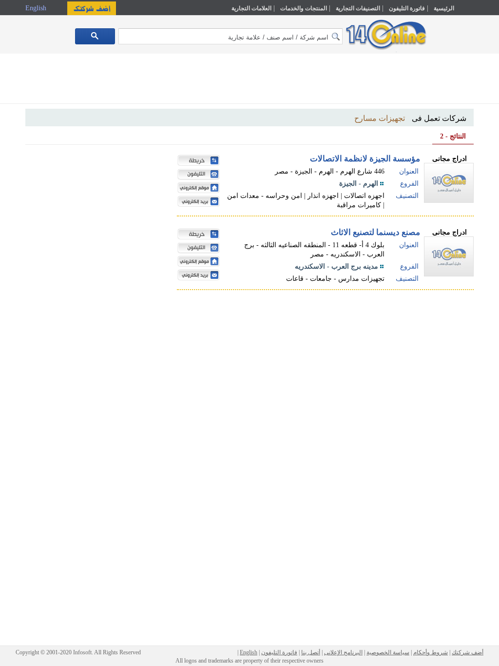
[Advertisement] (249, 80)
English (36, 8)
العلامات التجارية (251, 8)
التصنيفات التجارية (358, 8)
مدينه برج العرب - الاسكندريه (336, 266)
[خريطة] (196, 161)
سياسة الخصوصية (387, 652)
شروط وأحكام (430, 652)
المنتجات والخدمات (303, 8)
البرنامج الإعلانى (343, 652)
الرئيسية (444, 8)
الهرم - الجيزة (358, 183)
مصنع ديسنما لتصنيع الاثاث (375, 232)
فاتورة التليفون (407, 8)
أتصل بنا (310, 652)
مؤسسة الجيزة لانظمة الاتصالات (365, 158)
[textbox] (230, 36)
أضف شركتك (467, 652)
